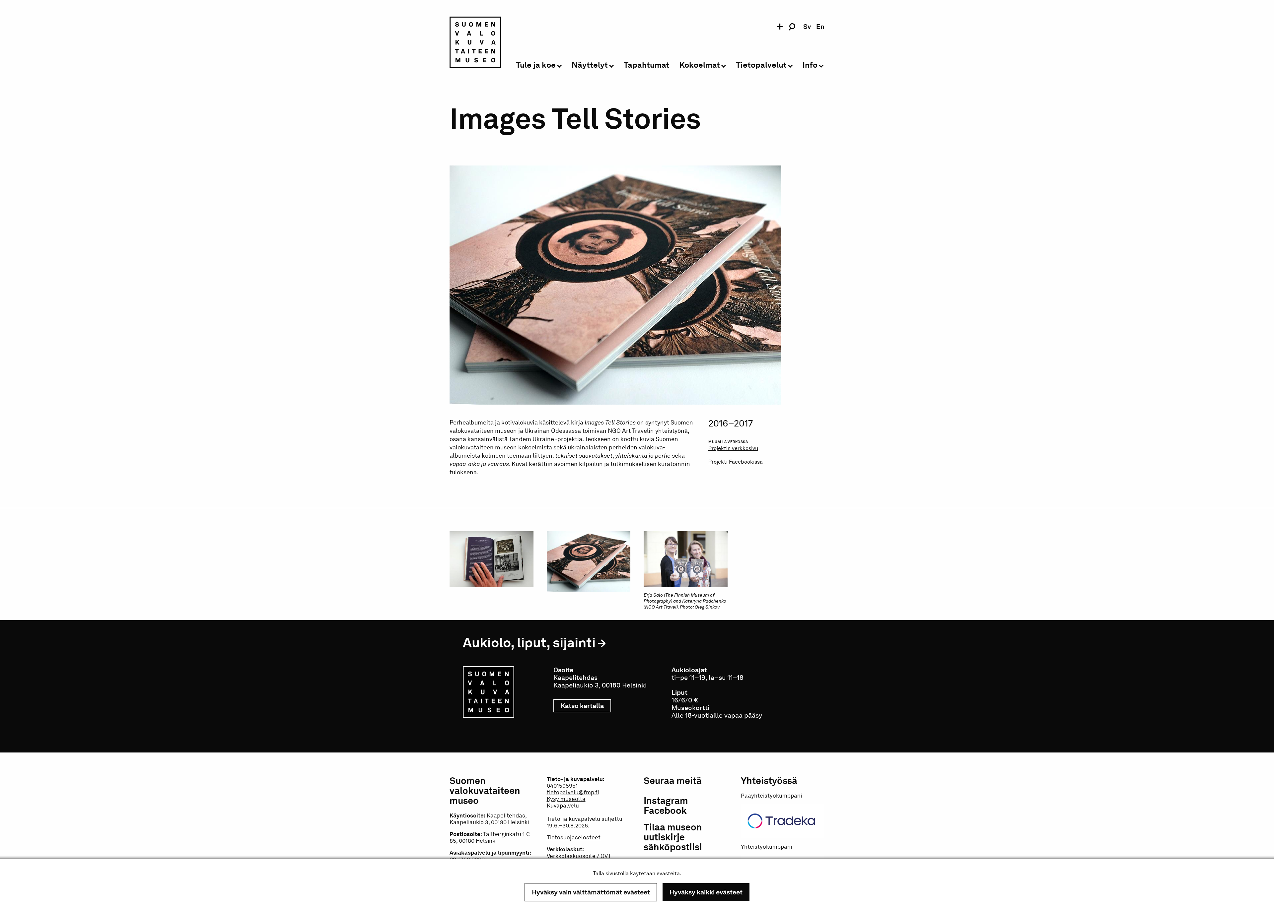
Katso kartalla (586, 706)
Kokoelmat (699, 65)
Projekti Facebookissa (735, 462)
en (820, 27)
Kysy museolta (566, 799)
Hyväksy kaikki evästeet (706, 892)
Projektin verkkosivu (733, 448)
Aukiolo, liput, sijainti (529, 642)
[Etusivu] (475, 43)
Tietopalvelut (761, 65)
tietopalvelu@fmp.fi (573, 792)
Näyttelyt (590, 65)
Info (810, 65)
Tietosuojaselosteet (574, 837)
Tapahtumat (646, 65)
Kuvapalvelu (563, 805)
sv (807, 27)
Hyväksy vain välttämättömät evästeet (591, 892)
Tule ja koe (536, 65)
